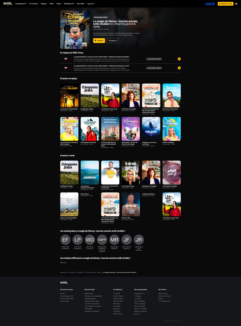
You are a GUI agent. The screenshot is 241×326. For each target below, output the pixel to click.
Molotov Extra (163, 293)
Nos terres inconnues (170, 109)
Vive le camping (168, 142)
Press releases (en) (66, 296)
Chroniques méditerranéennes (87, 187)
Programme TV (139, 293)
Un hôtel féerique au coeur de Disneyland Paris (108, 144)
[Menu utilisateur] (236, 4)
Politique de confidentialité (93, 296)
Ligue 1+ (161, 298)
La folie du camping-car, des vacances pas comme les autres (150, 110)
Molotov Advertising (66, 298)
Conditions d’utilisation (92, 304)
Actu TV (137, 314)
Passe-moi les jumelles (68, 218)
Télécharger (88, 309)
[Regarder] (179, 58)
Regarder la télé (226, 4)
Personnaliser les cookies (93, 306)
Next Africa (85, 194)
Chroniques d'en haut (88, 142)
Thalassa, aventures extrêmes (149, 143)
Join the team (64, 301)
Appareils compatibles (92, 311)
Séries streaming (139, 304)
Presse (62, 293)
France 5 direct (118, 301)
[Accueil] (8, 4)
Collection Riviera (148, 194)
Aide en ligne (89, 293)
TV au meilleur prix (164, 301)
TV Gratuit (137, 298)
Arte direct (116, 306)
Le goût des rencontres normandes (109, 187)
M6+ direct (116, 304)
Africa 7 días (126, 218)
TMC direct (117, 311)
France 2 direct (118, 296)
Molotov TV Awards (140, 309)
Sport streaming (139, 306)
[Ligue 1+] (210, 4)
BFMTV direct (117, 314)
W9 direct (116, 309)
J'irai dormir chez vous (109, 109)
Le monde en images (170, 186)
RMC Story (63, 262)
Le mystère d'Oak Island (68, 109)
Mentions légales (90, 298)
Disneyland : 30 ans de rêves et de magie (129, 143)
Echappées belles (87, 109)
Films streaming (139, 301)
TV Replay (137, 296)
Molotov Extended (164, 296)
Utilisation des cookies (92, 301)
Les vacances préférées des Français (69, 143)
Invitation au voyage (129, 109)
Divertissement (98, 29)
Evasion (106, 29)
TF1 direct (116, 293)
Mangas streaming (140, 311)
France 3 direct (118, 298)
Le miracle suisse (128, 186)
